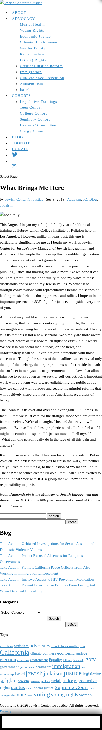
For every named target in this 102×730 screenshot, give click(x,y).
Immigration (31, 72)
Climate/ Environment (39, 42)
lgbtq (11, 680)
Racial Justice (32, 54)
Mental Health (32, 24)
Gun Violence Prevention (42, 78)
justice (73, 673)
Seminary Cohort (35, 119)
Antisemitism (31, 84)
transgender (8, 695)
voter (30, 695)
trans (91, 688)
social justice (44, 688)
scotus (18, 687)
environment (39, 660)
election (8, 659)
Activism (74, 199)
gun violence (27, 667)
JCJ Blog (90, 199)
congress (49, 653)
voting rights (64, 694)
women (85, 695)
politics (45, 681)
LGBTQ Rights (33, 60)
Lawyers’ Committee (38, 125)
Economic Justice (35, 36)
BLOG (17, 137)
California (14, 652)
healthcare (43, 667)
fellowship (78, 660)
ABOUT (19, 13)
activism (21, 646)
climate (36, 653)
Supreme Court (71, 687)
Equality (55, 660)
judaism (53, 673)
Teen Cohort (31, 107)
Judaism (6, 205)
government (9, 667)
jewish (34, 673)
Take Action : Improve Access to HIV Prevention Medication (47, 579)
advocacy (40, 645)
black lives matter (65, 646)
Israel (25, 90)
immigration (66, 666)
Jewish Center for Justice (24, 199)
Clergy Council (33, 131)
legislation (92, 673)
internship (7, 674)
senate (29, 688)
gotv (90, 659)
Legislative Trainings (38, 102)
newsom (23, 681)
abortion (6, 646)
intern (84, 667)
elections (23, 660)
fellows (67, 660)
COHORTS (21, 96)
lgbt (2, 681)
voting (42, 694)
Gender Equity (33, 48)
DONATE (22, 143)
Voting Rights (32, 30)
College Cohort (33, 113)
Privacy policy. (11, 711)
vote (21, 694)
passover (35, 681)
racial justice (62, 680)
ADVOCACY (23, 19)
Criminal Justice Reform (41, 66)
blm (82, 646)
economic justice (72, 653)
